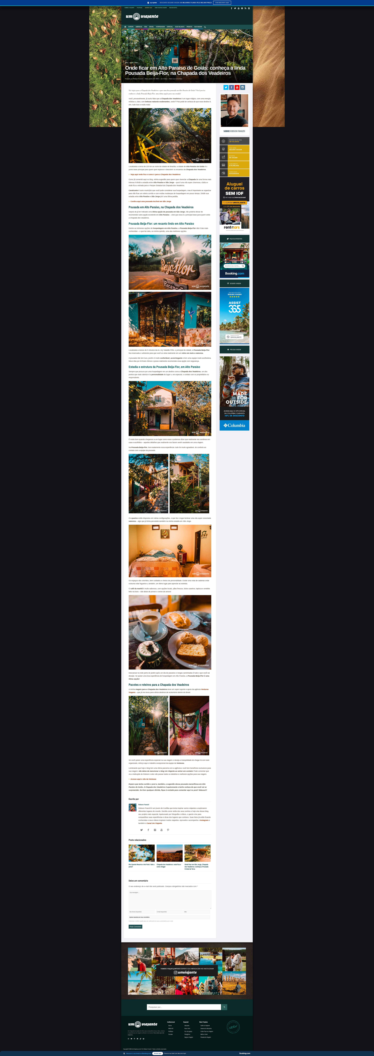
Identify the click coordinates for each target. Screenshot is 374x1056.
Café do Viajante (205, 1025)
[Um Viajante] (142, 17)
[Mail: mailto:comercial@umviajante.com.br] (143, 1038)
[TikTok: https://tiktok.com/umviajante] (140, 1038)
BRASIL (151, 27)
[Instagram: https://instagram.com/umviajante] (128, 1038)
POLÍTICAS (139, 7)
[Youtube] (237, 87)
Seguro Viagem (188, 1037)
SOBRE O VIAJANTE (129, 7)
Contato (170, 1034)
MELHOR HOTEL (173, 7)
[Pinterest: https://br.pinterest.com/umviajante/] (134, 1038)
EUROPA (130, 27)
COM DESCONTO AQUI (222, 2)
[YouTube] (238, 8)
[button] (205, 27)
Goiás (136, 62)
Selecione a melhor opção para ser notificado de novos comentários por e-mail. (151, 921)
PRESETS (189, 27)
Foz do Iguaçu (188, 1031)
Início (126, 62)
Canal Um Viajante (154, 823)
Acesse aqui (157, 1053)
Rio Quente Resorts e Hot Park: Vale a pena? (141, 865)
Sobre (170, 1025)
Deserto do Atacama (206, 1028)
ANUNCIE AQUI (148, 7)
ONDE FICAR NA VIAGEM (161, 7)
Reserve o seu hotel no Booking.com (138, 1053)
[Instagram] (249, 8)
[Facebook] (231, 8)
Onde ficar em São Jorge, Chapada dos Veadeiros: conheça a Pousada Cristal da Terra (196, 866)
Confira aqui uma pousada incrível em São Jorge (151, 201)
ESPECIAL (170, 27)
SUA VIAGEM (198, 27)
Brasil (131, 62)
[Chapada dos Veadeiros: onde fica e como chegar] (170, 853)
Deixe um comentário (175, 79)
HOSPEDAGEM (160, 27)
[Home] (125, 27)
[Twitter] (235, 8)
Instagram (204, 820)
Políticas (170, 1031)
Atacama (186, 1025)
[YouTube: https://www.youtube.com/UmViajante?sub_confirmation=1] (131, 1038)
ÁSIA (145, 27)
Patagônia (187, 1034)
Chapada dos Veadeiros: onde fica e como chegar (169, 865)
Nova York (187, 1028)
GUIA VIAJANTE (179, 27)
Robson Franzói (138, 79)
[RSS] (245, 8)
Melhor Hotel (204, 1034)
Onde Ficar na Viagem (207, 1031)
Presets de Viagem (206, 1037)
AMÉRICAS (139, 27)
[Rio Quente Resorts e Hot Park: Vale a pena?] (142, 853)
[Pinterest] (242, 8)
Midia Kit (170, 1028)
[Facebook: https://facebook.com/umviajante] (137, 1038)
